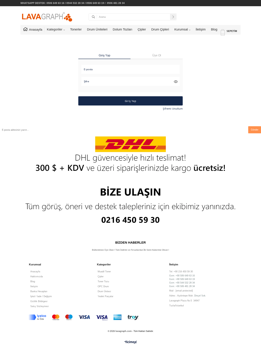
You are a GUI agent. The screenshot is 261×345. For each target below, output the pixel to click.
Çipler (142, 29)
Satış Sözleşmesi (39, 306)
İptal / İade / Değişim (41, 296)
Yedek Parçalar (105, 296)
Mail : (181, 290)
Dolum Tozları (122, 29)
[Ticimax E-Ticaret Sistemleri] (130, 342)
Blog (214, 29)
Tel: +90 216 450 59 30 (181, 271)
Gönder (254, 129)
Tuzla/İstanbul (176, 305)
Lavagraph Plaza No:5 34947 (184, 300)
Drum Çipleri (160, 29)
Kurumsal (181, 29)
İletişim (201, 29)
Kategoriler (54, 29)
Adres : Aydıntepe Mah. (181, 295)
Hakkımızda (36, 276)
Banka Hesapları (38, 291)
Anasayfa (35, 29)
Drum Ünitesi (104, 291)
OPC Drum (103, 286)
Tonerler (76, 29)
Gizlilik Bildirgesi (38, 301)
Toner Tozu (103, 281)
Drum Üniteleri (97, 29)
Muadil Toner (104, 271)
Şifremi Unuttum (173, 108)
